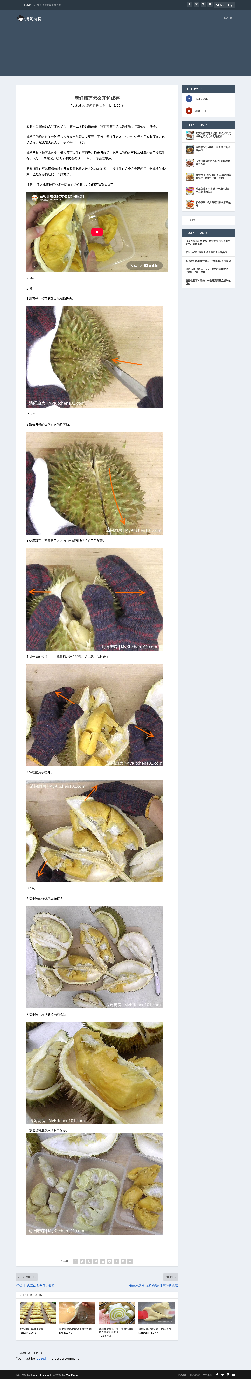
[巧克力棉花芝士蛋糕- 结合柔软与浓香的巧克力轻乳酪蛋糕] (190, 135)
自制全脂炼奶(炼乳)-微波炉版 (75, 1328)
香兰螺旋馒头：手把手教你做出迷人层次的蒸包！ (116, 1330)
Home (228, 18)
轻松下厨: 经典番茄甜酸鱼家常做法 (213, 204)
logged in (42, 1358)
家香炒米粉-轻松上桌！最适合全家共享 (213, 148)
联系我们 (182, 1374)
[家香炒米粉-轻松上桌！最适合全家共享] (190, 149)
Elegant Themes (40, 1374)
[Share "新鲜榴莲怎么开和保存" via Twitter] (82, 1261)
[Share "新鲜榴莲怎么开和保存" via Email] (123, 1261)
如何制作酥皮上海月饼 (49, 4)
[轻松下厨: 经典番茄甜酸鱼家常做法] (190, 204)
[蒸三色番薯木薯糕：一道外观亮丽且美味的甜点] (190, 191)
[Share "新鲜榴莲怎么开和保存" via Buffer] (109, 1261)
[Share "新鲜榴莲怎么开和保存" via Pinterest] (95, 1261)
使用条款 (207, 1374)
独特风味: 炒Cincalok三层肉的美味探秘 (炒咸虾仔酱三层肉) (213, 176)
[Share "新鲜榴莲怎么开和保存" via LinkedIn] (102, 1261)
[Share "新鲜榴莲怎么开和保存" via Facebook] (75, 1261)
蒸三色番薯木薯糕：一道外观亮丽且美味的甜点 (212, 190)
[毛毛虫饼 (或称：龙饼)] (38, 1313)
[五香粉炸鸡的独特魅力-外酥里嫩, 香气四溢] (190, 163)
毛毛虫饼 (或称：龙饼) (32, 1328)
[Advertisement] (125, 52)
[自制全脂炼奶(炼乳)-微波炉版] (77, 1313)
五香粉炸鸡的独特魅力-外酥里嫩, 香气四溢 (213, 162)
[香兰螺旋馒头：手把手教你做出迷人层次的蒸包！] (117, 1313)
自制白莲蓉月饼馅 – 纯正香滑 (154, 1328)
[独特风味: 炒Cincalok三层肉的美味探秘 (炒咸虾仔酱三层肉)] (190, 177)
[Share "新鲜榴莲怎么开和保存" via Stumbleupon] (116, 1261)
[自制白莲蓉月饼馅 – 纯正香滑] (156, 1313)
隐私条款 (195, 1374)
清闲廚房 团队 (96, 105)
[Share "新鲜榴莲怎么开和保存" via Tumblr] (89, 1261)
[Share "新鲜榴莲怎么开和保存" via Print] (130, 1261)
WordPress (72, 1374)
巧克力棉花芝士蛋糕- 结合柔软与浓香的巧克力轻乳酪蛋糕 (213, 135)
